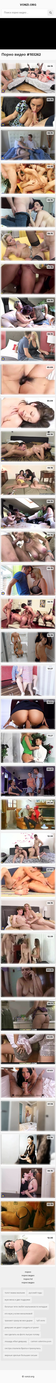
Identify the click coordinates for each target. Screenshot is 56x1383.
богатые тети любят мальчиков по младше (26, 1306)
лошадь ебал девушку (16, 1341)
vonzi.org (28, 4)
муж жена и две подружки (17, 1299)
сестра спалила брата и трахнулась (23, 1348)
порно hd (28, 1279)
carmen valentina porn (41, 1341)
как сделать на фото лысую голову (22, 1334)
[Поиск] (50, 13)
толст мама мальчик (15, 1293)
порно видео (28, 1275)
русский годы (35, 1293)
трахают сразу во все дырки (19, 1320)
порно (28, 1272)
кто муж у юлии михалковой (18, 1313)
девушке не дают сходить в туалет (22, 1327)
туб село (40, 1320)
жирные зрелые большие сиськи (21, 1355)
